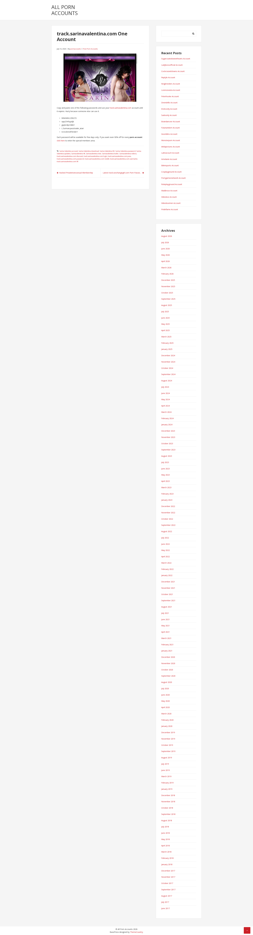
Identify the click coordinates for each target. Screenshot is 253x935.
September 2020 (168, 676)
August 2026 (166, 236)
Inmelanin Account (169, 159)
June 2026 (165, 248)
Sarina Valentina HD (107, 151)
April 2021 (165, 632)
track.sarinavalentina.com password (70, 159)
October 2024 (167, 368)
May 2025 (165, 324)
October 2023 (167, 443)
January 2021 (166, 650)
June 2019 (165, 770)
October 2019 (167, 745)
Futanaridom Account (170, 127)
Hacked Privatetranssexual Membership (76, 172)
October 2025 (167, 292)
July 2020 (165, 688)
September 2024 (168, 374)
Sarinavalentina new (93, 153)
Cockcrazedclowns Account (173, 71)
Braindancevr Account (170, 121)
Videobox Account (169, 197)
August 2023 (166, 456)
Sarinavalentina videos (128, 153)
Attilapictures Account (170, 146)
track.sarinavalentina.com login (95, 156)
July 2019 (165, 764)
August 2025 (166, 305)
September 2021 (168, 600)
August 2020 (166, 682)
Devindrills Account (169, 102)
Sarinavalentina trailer (110, 153)
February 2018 (167, 858)
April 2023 (165, 481)
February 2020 (167, 720)
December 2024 (168, 355)
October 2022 (167, 519)
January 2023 (166, 500)
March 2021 (166, 638)
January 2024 (166, 424)
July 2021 (165, 613)
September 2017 (168, 889)
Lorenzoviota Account (170, 90)
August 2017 (166, 896)
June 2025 (165, 318)
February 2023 (167, 493)
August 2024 (166, 380)
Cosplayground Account (171, 172)
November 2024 (168, 362)
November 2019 (168, 739)
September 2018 (168, 814)
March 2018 (166, 852)
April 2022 (165, 556)
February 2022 (167, 569)
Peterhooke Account (170, 96)
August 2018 (166, 820)
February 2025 (167, 343)
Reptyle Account (168, 77)
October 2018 (167, 808)
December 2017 (168, 870)
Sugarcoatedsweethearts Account (175, 58)
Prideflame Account (169, 209)
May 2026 (165, 255)
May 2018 (165, 839)
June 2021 (165, 619)
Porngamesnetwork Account (173, 178)
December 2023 (168, 431)
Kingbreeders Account (170, 83)
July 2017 (165, 902)
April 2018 (165, 845)
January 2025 (166, 349)
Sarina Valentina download (89, 151)
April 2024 (165, 405)
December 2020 (168, 657)
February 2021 (167, 644)
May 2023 (165, 475)
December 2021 (168, 581)
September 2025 (168, 299)
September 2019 (168, 751)
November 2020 (168, 663)
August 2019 (166, 757)
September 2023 (168, 449)
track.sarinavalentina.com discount (70, 156)
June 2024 (165, 393)
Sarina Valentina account (68, 151)
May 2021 (165, 625)
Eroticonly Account (169, 109)
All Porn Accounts (64, 10)
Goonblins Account (169, 134)
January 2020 (166, 726)
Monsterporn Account (170, 140)
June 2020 (165, 695)
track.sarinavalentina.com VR (67, 161)
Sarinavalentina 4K (78, 153)
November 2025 (168, 286)
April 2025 (165, 330)
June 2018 (165, 833)
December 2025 (168, 280)
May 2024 (165, 399)
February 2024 (167, 418)
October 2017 (167, 883)
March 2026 (166, 267)
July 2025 (165, 311)
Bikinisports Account (170, 165)
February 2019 (167, 782)
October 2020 (167, 669)
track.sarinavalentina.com (120, 108)
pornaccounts (75, 49)
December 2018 (168, 795)
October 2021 (167, 594)
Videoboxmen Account (171, 203)
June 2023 (165, 468)
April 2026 (165, 261)
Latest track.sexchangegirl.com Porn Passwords (123, 172)
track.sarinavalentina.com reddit (97, 159)
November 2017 (168, 877)
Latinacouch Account (170, 153)
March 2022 (166, 563)
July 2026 (165, 242)
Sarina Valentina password (125, 151)
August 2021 (166, 607)
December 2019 (168, 732)
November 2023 (168, 437)
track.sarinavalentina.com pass (119, 156)
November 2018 (168, 801)
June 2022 (165, 544)
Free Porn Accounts (90, 49)
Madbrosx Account (169, 190)
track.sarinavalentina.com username (123, 159)
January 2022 (166, 575)
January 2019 (166, 789)
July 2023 (165, 462)
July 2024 (165, 387)
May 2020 (165, 701)
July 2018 (165, 826)
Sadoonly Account (169, 115)
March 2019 (166, 776)
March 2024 (166, 412)
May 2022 (165, 550)
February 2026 (167, 273)
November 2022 (168, 512)
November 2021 (168, 588)
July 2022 (165, 537)
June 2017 (165, 908)
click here (61, 140)
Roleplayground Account (171, 184)
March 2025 (166, 336)
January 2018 (166, 864)
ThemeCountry (136, 932)
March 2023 (166, 487)
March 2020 (166, 713)
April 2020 (165, 707)
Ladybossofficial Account (172, 65)
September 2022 (168, 525)
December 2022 (168, 506)
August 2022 (166, 531)
